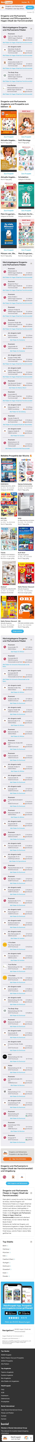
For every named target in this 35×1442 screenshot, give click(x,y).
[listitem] (9, 474)
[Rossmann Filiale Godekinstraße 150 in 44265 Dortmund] (5, 698)
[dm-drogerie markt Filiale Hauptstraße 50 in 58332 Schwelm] (5, 823)
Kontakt (3, 1416)
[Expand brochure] (9, 122)
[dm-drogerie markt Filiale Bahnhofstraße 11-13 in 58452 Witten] (5, 720)
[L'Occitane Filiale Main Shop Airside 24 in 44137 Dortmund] (5, 945)
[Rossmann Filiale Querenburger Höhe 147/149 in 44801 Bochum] (5, 1125)
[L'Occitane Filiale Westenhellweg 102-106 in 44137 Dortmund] (5, 978)
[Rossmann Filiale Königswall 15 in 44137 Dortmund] (5, 1137)
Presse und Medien (7, 1413)
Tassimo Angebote (7, 1372)
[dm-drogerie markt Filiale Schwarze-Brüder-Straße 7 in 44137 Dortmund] (5, 1044)
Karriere (3, 1419)
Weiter (30, 7)
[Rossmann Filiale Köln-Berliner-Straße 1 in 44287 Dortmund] (5, 878)
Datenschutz (5, 1398)
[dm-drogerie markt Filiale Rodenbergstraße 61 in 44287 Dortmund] (5, 889)
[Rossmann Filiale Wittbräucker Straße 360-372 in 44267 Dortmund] (5, 743)
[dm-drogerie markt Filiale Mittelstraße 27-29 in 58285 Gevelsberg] (5, 406)
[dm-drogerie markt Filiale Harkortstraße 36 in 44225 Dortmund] (5, 777)
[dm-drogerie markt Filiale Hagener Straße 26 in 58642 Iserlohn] (5, 430)
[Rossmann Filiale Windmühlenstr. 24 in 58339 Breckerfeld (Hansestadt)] (5, 443)
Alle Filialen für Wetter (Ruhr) (17, 388)
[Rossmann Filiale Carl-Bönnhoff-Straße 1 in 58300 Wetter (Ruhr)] (5, 383)
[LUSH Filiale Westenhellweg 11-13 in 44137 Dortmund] (5, 1091)
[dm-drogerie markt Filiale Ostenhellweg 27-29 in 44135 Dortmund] (5, 1102)
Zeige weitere (17, 631)
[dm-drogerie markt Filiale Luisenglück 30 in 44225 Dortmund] (5, 788)
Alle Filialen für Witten (17, 652)
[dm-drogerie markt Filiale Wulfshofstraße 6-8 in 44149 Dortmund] (5, 922)
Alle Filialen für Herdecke (17, 340)
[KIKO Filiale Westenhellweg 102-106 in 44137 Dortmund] (5, 1057)
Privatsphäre (5, 1401)
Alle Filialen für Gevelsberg (17, 412)
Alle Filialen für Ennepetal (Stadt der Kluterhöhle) (17, 424)
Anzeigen (29, 12)
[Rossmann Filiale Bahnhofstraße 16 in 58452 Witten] (5, 731)
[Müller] (13, 1177)
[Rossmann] (4, 1177)
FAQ (2, 1389)
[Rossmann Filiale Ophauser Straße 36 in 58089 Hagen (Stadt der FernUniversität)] (5, 310)
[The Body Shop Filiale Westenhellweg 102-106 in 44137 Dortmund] (5, 1011)
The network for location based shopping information (14, 1432)
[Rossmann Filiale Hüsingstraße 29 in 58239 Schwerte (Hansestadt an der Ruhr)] (5, 659)
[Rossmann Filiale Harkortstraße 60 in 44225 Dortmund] (5, 755)
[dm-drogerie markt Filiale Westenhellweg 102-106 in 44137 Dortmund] (5, 999)
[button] (32, 2)
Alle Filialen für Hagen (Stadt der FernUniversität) (17, 42)
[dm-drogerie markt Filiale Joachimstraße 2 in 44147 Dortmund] (5, 988)
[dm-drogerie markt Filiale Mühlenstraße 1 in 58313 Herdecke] (5, 335)
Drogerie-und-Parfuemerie (10, 1338)
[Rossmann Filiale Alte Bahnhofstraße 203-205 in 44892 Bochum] (5, 1080)
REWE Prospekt (6, 1355)
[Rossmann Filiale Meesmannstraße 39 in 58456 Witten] (5, 812)
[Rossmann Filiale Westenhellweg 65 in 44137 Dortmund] (5, 1114)
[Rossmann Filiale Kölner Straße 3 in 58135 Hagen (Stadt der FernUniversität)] (5, 297)
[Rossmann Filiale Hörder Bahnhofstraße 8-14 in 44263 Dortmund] (5, 800)
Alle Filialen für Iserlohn (17, 435)
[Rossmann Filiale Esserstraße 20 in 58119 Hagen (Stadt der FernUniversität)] (5, 395)
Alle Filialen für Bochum (18, 1085)
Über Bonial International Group (11, 1410)
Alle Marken (5, 1364)
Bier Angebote (6, 1378)
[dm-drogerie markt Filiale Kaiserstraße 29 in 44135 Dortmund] (5, 1032)
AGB (2, 1392)
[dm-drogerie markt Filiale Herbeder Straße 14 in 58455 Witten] (5, 766)
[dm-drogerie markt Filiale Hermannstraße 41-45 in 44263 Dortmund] (5, 845)
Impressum (4, 1395)
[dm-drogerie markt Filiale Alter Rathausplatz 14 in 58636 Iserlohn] (5, 933)
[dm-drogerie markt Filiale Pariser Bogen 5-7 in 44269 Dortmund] (5, 911)
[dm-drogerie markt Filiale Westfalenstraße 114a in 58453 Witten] (5, 687)
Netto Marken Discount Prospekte (12, 1358)
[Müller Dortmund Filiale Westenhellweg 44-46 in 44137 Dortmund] (5, 1067)
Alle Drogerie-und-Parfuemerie (17, 1183)
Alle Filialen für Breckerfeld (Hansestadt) (17, 448)
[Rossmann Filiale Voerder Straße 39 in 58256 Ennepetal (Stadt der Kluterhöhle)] (5, 419)
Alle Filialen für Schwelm (17, 828)
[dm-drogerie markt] (22, 1177)
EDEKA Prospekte (7, 1361)
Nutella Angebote (7, 1375)
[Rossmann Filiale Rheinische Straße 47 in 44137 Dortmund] (5, 1022)
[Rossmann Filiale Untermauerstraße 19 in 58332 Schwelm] (5, 834)
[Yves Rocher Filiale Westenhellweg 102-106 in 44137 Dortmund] (5, 967)
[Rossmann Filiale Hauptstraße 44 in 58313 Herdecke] (5, 346)
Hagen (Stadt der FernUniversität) (12, 1336)
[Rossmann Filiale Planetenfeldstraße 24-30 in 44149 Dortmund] (5, 867)
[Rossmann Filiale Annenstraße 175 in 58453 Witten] (5, 647)
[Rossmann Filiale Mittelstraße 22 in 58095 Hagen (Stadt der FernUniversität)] (5, 272)
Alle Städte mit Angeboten (10, 1381)
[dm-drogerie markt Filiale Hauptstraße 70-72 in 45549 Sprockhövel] (5, 856)
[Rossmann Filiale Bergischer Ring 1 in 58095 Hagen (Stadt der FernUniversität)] (5, 284)
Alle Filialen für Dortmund (17, 703)
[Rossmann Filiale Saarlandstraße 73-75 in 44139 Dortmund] (5, 900)
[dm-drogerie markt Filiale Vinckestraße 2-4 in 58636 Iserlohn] (5, 955)
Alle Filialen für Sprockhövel (17, 861)
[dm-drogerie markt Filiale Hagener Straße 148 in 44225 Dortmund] (5, 709)
